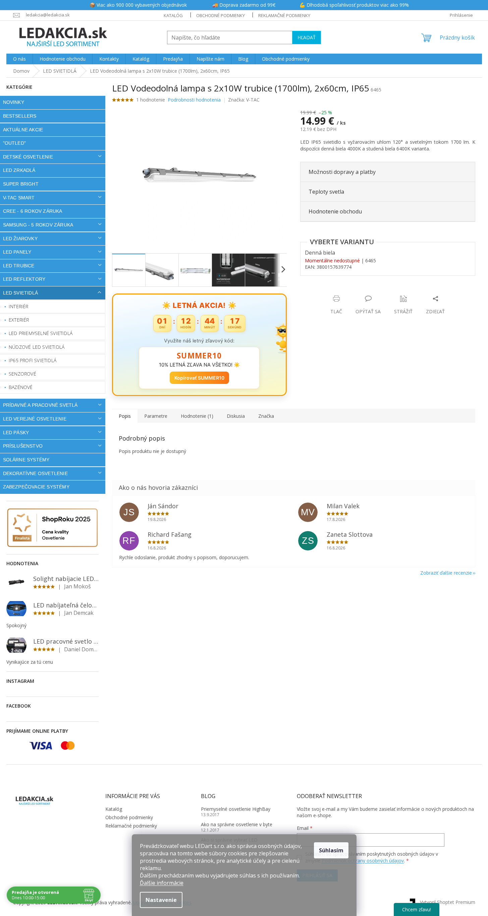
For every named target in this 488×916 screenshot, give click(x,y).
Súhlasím (331, 850)
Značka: (244, 99)
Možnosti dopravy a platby (342, 172)
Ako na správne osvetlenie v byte (236, 824)
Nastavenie (161, 900)
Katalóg (173, 15)
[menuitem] (19, 59)
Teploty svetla (326, 191)
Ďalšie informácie (161, 883)
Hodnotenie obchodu (335, 211)
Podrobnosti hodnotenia (194, 99)
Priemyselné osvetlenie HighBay (235, 809)
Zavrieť (346, 291)
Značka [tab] (266, 416)
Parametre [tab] (155, 416)
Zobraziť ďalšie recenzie (446, 573)
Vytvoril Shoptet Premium (447, 902)
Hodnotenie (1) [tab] (197, 416)
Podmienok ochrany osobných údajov (363, 860)
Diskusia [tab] (236, 416)
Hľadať (306, 37)
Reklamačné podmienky (284, 15)
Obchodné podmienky (220, 15)
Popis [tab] (125, 416)
